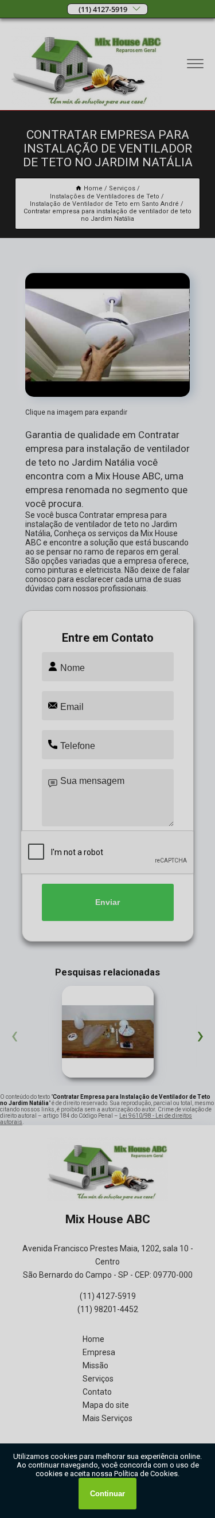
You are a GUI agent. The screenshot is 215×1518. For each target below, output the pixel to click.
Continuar (107, 1493)
